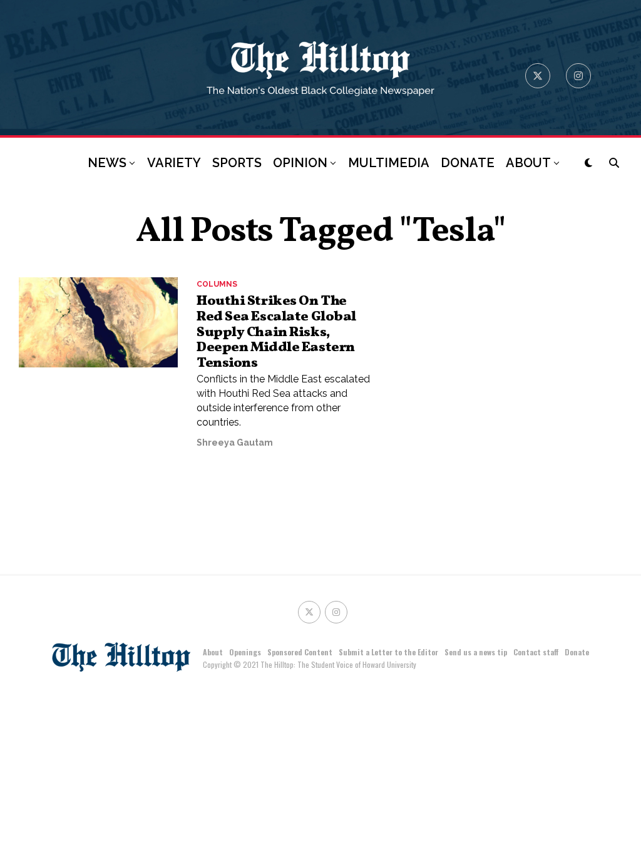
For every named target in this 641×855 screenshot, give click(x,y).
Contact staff (535, 652)
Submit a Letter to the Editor (388, 652)
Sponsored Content (299, 652)
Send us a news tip (475, 652)
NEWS (107, 162)
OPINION (300, 162)
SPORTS (237, 162)
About (213, 652)
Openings (245, 652)
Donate (577, 652)
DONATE (468, 162)
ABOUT (528, 162)
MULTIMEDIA (388, 162)
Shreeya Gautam (235, 443)
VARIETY (174, 162)
